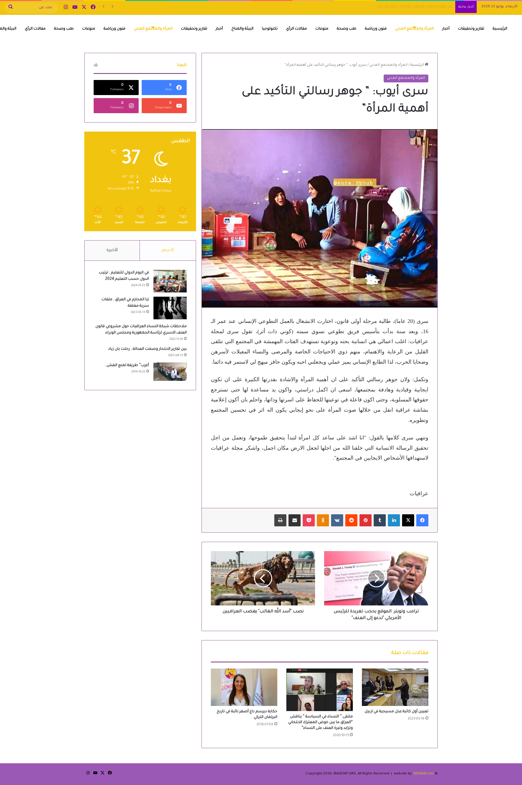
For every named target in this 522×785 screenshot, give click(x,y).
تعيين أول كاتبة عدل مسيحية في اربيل (396, 712)
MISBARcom (424, 774)
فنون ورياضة (376, 29)
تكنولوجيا (270, 29)
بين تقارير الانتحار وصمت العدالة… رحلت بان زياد (414, 7)
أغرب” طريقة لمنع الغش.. (127, 365)
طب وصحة (346, 29)
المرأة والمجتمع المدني (414, 29)
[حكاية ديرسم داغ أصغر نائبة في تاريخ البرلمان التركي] (244, 687)
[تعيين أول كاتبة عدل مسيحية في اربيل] (395, 687)
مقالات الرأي (296, 29)
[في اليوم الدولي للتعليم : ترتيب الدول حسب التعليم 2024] (170, 281)
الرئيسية (500, 29)
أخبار (446, 29)
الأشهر (168, 250)
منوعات (321, 29)
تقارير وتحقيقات (471, 29)
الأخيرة (112, 250)
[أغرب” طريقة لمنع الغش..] (170, 371)
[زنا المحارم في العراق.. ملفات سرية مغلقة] (170, 308)
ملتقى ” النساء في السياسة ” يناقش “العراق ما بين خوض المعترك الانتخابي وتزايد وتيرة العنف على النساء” (320, 722)
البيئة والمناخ (242, 29)
